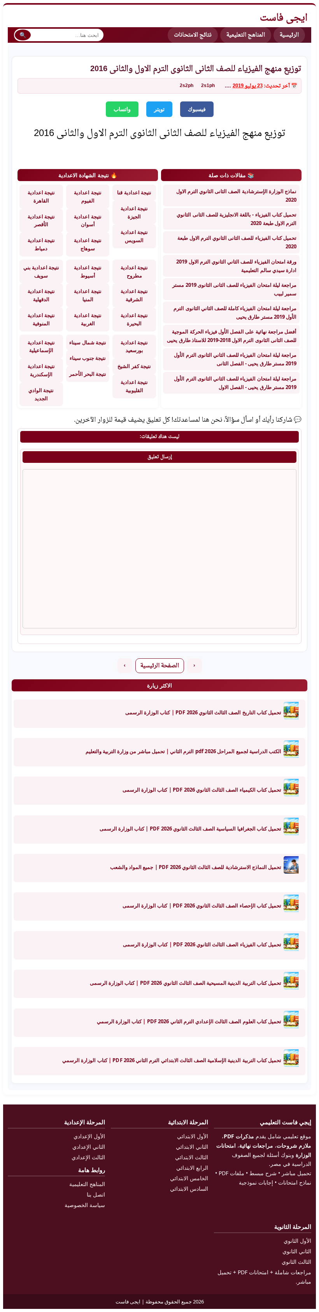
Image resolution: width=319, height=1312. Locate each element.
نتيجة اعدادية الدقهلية (41, 295)
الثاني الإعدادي (88, 1146)
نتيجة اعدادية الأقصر (41, 220)
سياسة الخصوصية (85, 1205)
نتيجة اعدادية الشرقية (134, 295)
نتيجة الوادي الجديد (41, 394)
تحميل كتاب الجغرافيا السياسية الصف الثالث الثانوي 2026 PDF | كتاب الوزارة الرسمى (190, 828)
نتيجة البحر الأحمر (87, 373)
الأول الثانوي (297, 1240)
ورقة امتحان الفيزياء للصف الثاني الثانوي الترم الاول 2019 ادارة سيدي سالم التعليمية (236, 266)
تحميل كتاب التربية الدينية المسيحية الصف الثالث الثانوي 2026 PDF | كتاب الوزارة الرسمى (185, 982)
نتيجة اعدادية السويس (134, 236)
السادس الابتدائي (189, 1188)
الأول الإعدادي (89, 1136)
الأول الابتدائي (192, 1136)
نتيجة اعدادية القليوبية (134, 386)
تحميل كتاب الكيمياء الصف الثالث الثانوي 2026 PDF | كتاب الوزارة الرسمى (202, 789)
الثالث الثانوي (296, 1261)
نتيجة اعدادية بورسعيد (134, 346)
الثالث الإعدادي (88, 1157)
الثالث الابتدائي (191, 1157)
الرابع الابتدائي (192, 1167)
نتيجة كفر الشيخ (134, 366)
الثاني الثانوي (296, 1251)
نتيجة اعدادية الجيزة (134, 212)
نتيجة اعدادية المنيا (87, 295)
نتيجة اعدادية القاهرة (41, 196)
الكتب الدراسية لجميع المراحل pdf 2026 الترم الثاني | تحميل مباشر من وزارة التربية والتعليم (183, 751)
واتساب (122, 109)
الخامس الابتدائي (189, 1178)
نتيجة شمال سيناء (87, 342)
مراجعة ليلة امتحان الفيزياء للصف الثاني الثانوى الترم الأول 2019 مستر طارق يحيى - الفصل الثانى (235, 359)
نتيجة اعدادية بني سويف (41, 271)
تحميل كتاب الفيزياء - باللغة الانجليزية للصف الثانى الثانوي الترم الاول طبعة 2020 (236, 219)
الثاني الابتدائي (192, 1146)
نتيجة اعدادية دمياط (41, 244)
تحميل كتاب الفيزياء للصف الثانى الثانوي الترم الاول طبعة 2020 (236, 242)
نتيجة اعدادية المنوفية (41, 319)
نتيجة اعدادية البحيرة (134, 319)
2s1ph (208, 86)
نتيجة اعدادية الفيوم (87, 196)
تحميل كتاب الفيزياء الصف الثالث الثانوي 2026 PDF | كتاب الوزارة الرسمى (202, 944)
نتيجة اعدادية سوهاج (87, 244)
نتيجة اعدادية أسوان (87, 220)
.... (228, 86)
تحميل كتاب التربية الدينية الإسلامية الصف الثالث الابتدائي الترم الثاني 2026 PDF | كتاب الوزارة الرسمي (171, 1060)
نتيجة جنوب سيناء (88, 357)
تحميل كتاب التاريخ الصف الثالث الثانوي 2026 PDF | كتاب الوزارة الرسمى (203, 712)
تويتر (159, 109)
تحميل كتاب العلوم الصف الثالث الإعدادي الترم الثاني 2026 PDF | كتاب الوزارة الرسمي (189, 1021)
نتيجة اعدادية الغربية (87, 319)
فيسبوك (197, 109)
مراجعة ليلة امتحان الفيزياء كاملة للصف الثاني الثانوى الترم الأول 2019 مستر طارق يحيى (235, 312)
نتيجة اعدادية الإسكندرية (41, 370)
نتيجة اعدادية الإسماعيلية (41, 346)
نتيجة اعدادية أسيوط (87, 271)
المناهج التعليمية (245, 35)
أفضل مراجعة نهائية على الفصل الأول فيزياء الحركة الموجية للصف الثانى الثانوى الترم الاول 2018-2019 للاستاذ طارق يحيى (231, 336)
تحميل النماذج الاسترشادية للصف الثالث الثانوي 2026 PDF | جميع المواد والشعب (195, 867)
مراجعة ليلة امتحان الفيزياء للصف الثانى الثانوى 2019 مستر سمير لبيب (234, 289)
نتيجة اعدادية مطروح (134, 271)
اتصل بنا (96, 1194)
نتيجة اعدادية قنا (134, 192)
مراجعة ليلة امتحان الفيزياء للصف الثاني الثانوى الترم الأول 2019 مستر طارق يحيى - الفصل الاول (235, 383)
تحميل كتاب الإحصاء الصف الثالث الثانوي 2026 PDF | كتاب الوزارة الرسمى (202, 905)
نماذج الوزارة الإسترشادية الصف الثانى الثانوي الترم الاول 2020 (236, 195)
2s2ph (186, 86)
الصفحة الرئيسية (159, 666)
